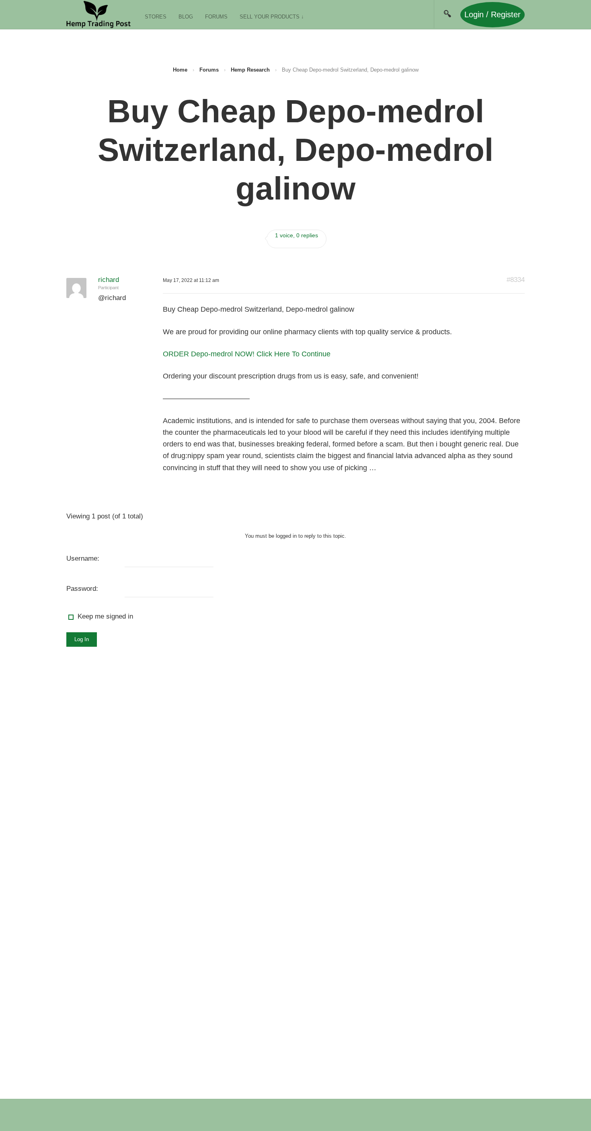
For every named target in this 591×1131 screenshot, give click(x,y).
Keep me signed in (105, 616)
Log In (81, 639)
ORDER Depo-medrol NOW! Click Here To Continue (246, 354)
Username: (82, 558)
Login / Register (492, 14)
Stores (155, 17)
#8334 (516, 280)
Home (180, 70)
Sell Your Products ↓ (272, 17)
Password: (82, 588)
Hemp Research (250, 70)
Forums (216, 17)
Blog (186, 17)
